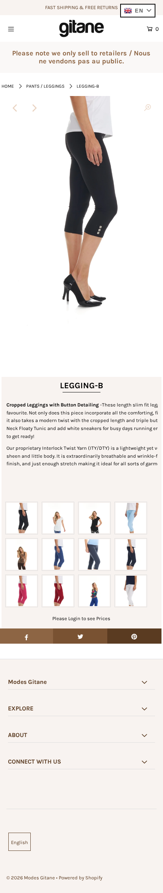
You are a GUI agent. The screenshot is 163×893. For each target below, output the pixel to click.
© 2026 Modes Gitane (30, 877)
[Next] (34, 108)
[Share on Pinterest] (134, 636)
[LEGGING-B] (147, 108)
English (19, 842)
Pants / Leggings (45, 86)
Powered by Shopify (80, 877)
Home (8, 86)
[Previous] (15, 108)
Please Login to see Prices (81, 618)
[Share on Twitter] (80, 636)
